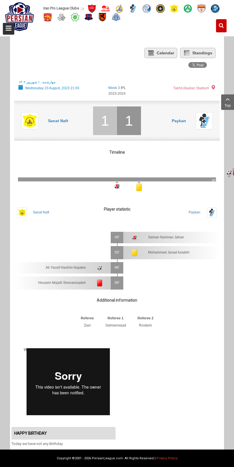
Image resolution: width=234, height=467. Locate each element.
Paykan (179, 120)
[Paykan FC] (133, 8)
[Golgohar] (215, 8)
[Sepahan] (160, 8)
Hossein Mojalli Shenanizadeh (62, 283)
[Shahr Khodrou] (47, 17)
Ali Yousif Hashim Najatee (66, 268)
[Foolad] (201, 8)
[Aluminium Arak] (116, 17)
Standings (202, 53)
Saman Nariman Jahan (166, 237)
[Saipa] (61, 17)
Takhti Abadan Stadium (191, 88)
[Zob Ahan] (187, 8)
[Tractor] (105, 8)
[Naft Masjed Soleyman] (119, 8)
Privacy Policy (166, 458)
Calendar (165, 53)
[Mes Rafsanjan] (102, 17)
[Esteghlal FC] (146, 8)
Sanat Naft (58, 120)
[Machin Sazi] (75, 17)
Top (228, 105)
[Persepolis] (92, 8)
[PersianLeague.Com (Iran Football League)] (19, 16)
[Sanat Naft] (174, 8)
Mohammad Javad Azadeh (168, 252)
